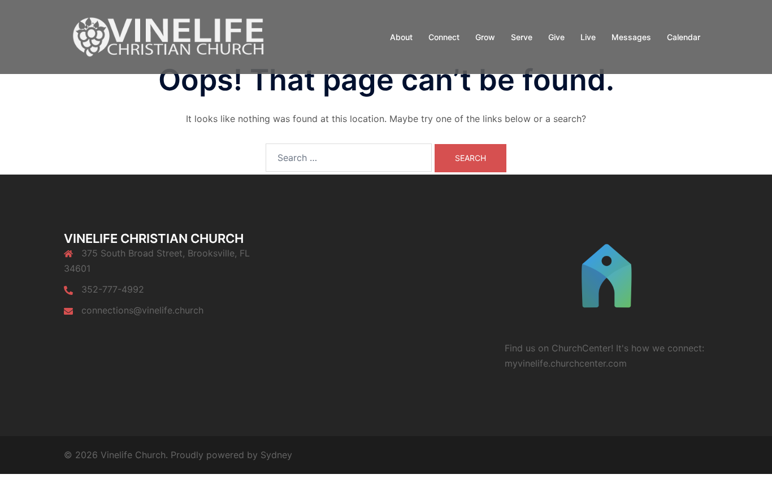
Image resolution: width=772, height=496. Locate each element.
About (401, 37)
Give (556, 37)
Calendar (683, 37)
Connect (443, 37)
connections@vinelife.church (142, 310)
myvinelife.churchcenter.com (566, 363)
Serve (521, 37)
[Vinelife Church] (165, 36)
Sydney (276, 454)
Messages (631, 37)
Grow (485, 37)
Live (588, 37)
